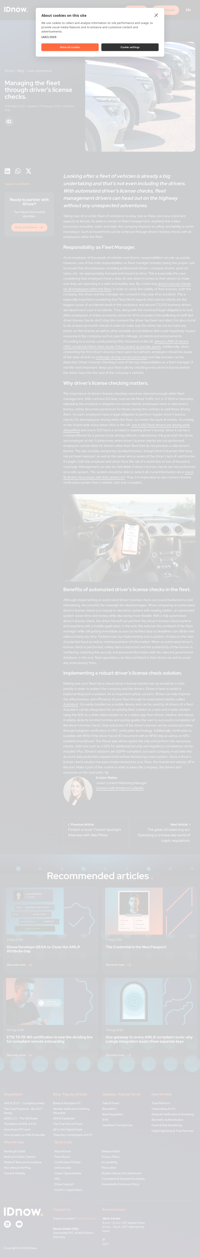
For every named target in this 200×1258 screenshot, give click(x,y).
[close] (156, 15)
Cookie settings (130, 47)
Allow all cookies (70, 47)
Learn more (48, 36)
